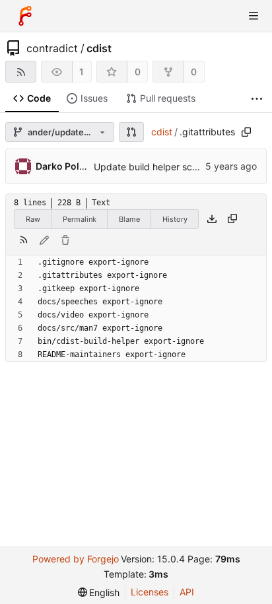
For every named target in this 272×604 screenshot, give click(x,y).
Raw (33, 219)
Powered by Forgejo (75, 558)
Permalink (79, 219)
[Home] (25, 16)
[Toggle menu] (253, 16)
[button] (131, 132)
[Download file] (211, 219)
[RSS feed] (20, 72)
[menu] (99, 592)
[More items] (257, 98)
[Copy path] (246, 132)
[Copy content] (232, 219)
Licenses (149, 591)
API (187, 591)
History (174, 219)
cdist (99, 48)
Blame (129, 219)
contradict (52, 48)
